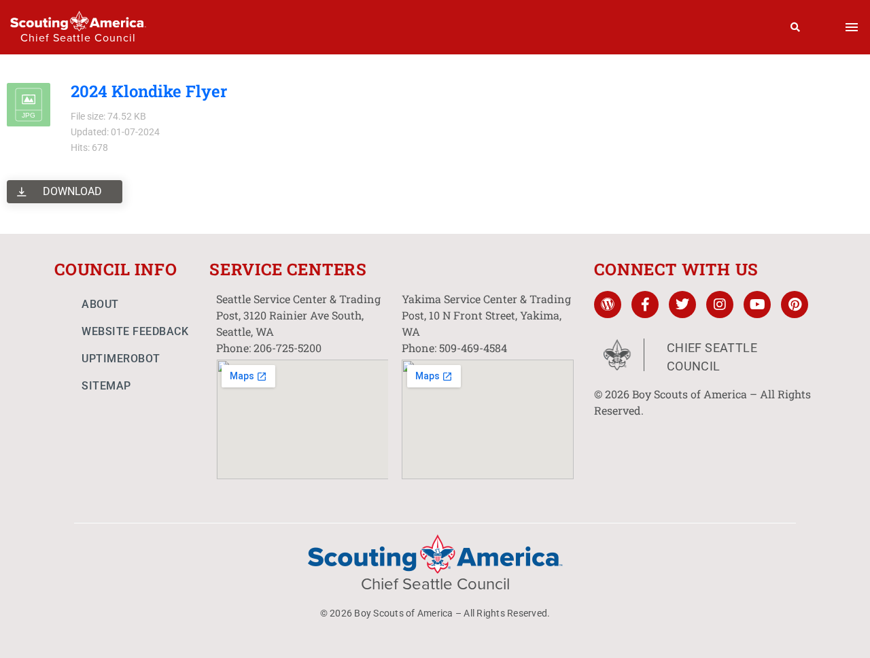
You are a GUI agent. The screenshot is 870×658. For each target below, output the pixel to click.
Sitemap (106, 385)
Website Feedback (135, 331)
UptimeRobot (121, 358)
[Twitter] (682, 304)
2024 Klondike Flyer (149, 91)
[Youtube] (757, 304)
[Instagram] (719, 304)
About (100, 304)
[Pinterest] (794, 304)
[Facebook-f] (645, 304)
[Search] (796, 27)
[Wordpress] (607, 304)
